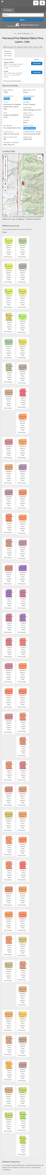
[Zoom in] (5, 157)
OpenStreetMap (31, 216)
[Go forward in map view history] (5, 187)
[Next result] (32, 33)
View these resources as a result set (17, 229)
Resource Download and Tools (8, 53)
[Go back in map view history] (5, 190)
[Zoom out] (5, 179)
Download (36, 63)
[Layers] (39, 157)
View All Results (23, 34)
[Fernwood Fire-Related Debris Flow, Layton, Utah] (23, 47)
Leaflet (16, 216)
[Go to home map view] (5, 184)
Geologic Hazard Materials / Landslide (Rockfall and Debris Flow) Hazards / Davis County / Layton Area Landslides (22, 1167)
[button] (23, 183)
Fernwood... (8, 257)
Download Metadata (13, 81)
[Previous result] (15, 33)
